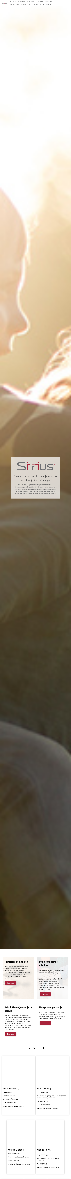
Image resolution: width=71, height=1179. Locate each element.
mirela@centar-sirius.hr (50, 1108)
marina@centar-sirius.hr (50, 1167)
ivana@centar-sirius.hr (16, 1106)
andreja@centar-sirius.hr (21, 1164)
